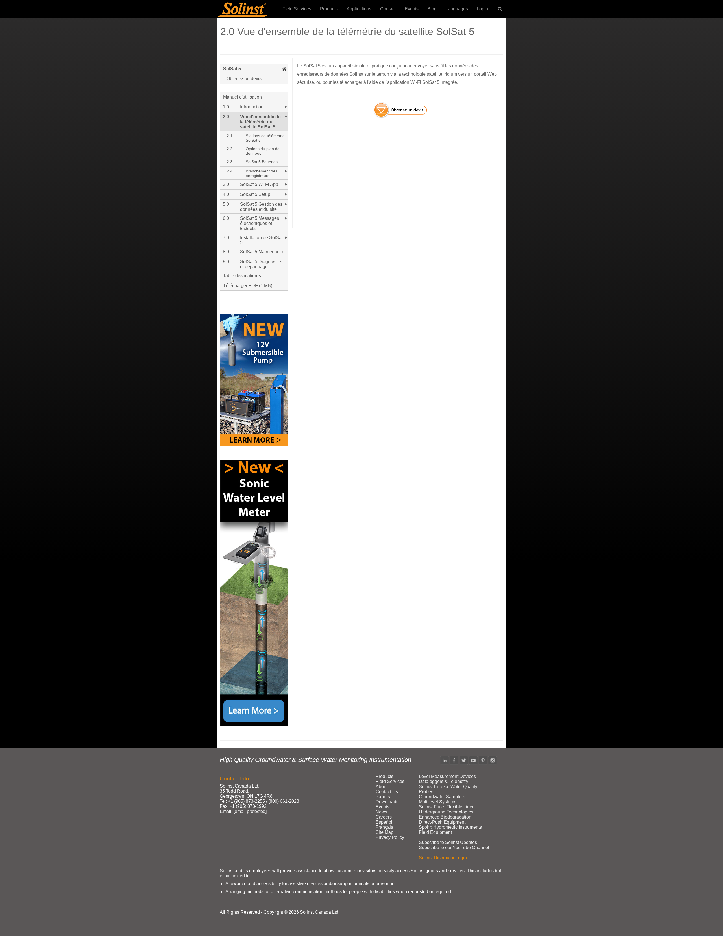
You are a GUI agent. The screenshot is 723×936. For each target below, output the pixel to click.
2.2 (229, 148)
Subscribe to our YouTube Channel (454, 847)
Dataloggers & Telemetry (443, 781)
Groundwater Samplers (442, 796)
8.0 (226, 251)
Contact (388, 8)
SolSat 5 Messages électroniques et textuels (259, 223)
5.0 (226, 204)
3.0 (226, 184)
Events (412, 8)
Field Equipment (435, 832)
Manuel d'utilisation (242, 97)
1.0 (226, 106)
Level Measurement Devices (447, 776)
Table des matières (242, 275)
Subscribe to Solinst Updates (448, 842)
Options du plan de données (263, 151)
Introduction (251, 106)
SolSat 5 (232, 68)
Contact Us (387, 791)
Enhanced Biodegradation (445, 817)
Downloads (387, 801)
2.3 (229, 161)
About (381, 786)
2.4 (229, 171)
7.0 (226, 237)
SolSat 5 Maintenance (262, 251)
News (381, 812)
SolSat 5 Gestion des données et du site (261, 207)
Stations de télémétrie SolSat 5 (265, 138)
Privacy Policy (390, 837)
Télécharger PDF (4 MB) (247, 285)
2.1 (229, 136)
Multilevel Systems (437, 801)
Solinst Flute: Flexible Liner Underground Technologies (446, 809)
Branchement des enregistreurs (261, 173)
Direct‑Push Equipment (442, 822)
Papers (383, 796)
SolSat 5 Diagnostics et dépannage (261, 264)
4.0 (226, 194)
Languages (456, 8)
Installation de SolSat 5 (261, 240)
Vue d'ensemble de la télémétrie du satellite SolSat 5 (260, 121)
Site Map (384, 832)
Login (482, 8)
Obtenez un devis (244, 78)
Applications (359, 8)
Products (329, 8)
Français (384, 827)
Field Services (296, 8)
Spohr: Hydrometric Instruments (450, 827)
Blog (432, 8)
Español (384, 822)
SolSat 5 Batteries (262, 161)
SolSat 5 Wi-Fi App (259, 184)
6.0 (226, 218)
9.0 (226, 261)
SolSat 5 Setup (255, 194)
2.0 (226, 116)
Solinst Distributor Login (443, 857)
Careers (384, 817)
